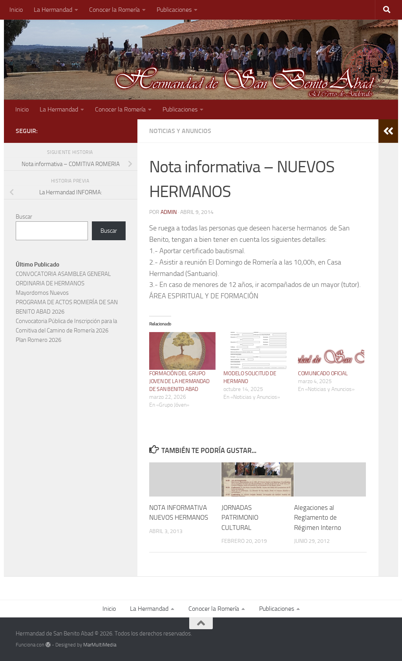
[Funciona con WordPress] (48, 644)
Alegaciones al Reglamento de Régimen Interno (317, 517)
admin (169, 212)
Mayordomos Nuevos (42, 292)
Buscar (24, 216)
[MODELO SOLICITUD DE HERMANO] (256, 351)
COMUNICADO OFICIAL (323, 373)
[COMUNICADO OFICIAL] (331, 351)
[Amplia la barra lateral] (388, 131)
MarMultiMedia (99, 645)
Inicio (16, 9)
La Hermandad (53, 9)
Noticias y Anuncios (180, 131)
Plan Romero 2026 (38, 339)
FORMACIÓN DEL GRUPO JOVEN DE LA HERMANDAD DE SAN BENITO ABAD (179, 381)
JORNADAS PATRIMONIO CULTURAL (239, 517)
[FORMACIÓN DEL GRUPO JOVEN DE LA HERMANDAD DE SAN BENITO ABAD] (182, 351)
